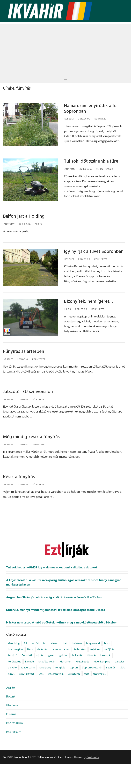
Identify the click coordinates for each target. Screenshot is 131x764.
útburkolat (99, 674)
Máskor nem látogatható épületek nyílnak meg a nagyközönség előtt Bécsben (61, 622)
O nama (11, 714)
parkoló (12, 667)
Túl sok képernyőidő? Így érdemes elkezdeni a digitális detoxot (51, 567)
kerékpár (105, 655)
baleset (54, 643)
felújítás (109, 649)
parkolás (120, 661)
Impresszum (14, 723)
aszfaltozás (38, 643)
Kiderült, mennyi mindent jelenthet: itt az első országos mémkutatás (55, 610)
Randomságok (104, 168)
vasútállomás (26, 674)
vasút (11, 674)
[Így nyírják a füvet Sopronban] (30, 267)
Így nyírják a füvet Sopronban (93, 251)
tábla (123, 667)
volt (41, 674)
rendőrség (45, 667)
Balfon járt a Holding (24, 216)
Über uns (12, 705)
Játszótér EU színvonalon (28, 392)
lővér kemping (102, 661)
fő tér (39, 655)
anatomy (70, 168)
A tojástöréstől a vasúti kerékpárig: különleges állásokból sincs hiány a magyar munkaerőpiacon (63, 582)
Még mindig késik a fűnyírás (31, 437)
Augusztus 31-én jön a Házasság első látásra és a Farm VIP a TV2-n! (54, 597)
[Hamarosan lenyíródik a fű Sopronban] (30, 124)
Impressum (13, 731)
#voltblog (14, 643)
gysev (51, 655)
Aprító (38, 223)
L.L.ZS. (67, 309)
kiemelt (29, 661)
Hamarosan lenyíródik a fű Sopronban (90, 108)
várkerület (74, 674)
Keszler (69, 118)
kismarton (65, 661)
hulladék (77, 655)
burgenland (93, 643)
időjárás (91, 655)
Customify (92, 757)
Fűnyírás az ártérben (23, 351)
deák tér (42, 649)
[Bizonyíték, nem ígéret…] (30, 317)
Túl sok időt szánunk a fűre (91, 161)
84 (25, 643)
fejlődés (95, 649)
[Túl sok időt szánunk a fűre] (30, 179)
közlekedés (82, 661)
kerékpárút (14, 661)
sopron (74, 667)
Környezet (101, 118)
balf (65, 643)
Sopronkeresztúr (92, 667)
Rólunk (11, 696)
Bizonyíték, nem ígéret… (88, 301)
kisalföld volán (47, 661)
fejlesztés (80, 649)
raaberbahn (28, 667)
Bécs (30, 649)
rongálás (60, 667)
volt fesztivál (55, 674)
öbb (86, 674)
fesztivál (27, 655)
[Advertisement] (65, 47)
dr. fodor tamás (61, 649)
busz (107, 643)
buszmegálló (15, 649)
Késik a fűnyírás (19, 477)
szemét (110, 667)
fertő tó (12, 655)
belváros (77, 643)
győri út (63, 655)
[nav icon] (65, 78)
